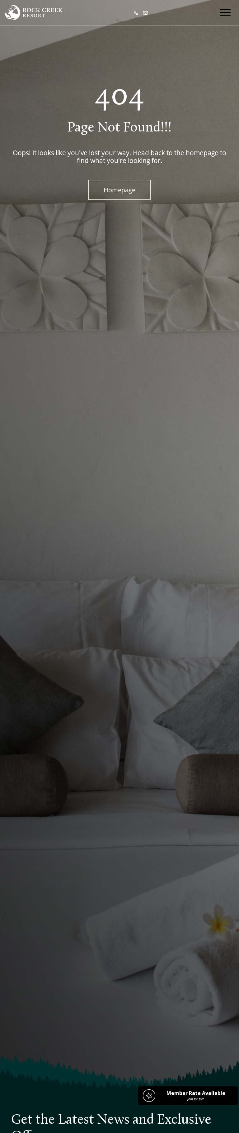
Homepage (119, 190)
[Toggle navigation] (225, 12)
